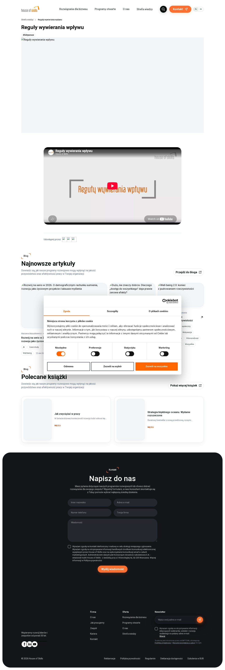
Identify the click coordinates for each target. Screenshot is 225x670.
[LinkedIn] (29, 644)
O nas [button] (126, 9)
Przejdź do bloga (186, 272)
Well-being (27, 353)
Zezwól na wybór (112, 366)
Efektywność (28, 35)
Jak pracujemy (97, 623)
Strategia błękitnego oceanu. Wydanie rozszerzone (128, 404)
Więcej (162, 636)
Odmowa (68, 366)
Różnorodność (192, 338)
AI (24, 347)
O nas (93, 617)
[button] (163, 9)
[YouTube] (34, 644)
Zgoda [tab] (66, 311)
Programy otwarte (105, 9)
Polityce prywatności (93, 560)
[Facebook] (24, 644)
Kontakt (178, 9)
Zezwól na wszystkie (157, 366)
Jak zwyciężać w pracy (37, 400)
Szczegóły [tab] (112, 311)
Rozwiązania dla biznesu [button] (73, 9)
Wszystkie (189, 344)
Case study (34, 347)
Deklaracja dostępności (171, 658)
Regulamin (150, 658)
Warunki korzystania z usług (183, 643)
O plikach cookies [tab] (158, 311)
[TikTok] (44, 641)
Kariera (93, 634)
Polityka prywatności (163, 643)
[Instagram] (39, 641)
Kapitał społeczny (183, 326)
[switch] (95, 353)
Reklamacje (109, 658)
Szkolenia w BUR (196, 658)
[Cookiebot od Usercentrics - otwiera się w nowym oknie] (164, 301)
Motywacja (187, 332)
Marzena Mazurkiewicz (31, 333)
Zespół (93, 628)
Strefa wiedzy (145, 9)
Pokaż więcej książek (183, 385)
